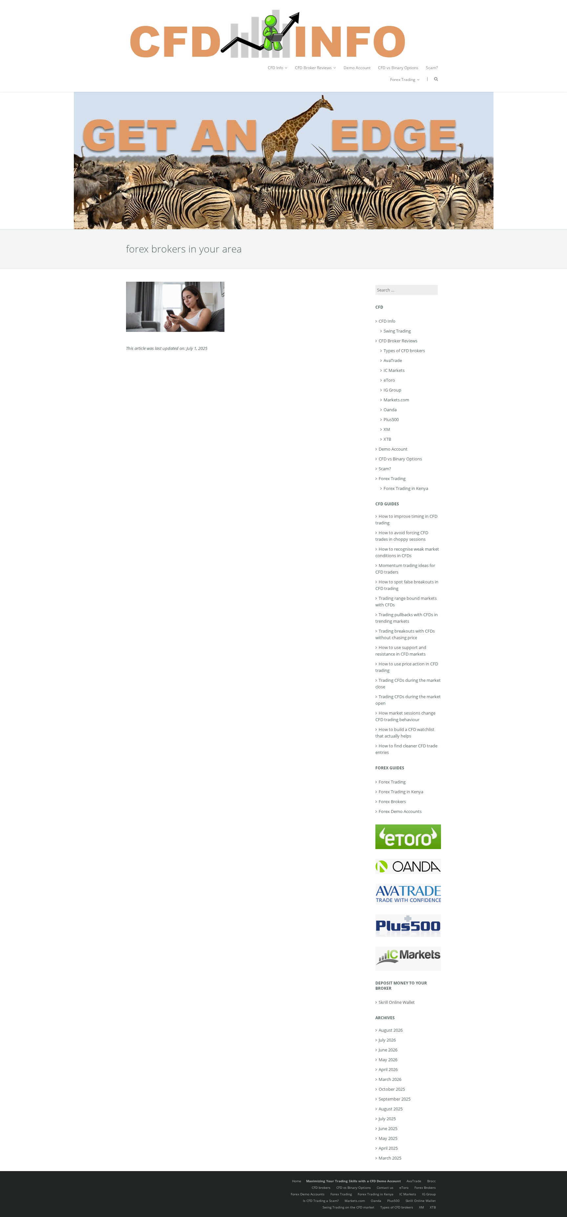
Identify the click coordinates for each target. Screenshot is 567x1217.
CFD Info (275, 68)
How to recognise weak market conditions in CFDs (407, 552)
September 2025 (394, 1099)
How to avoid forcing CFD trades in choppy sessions (401, 536)
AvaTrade (393, 360)
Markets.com (396, 400)
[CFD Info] (268, 10)
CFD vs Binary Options (398, 68)
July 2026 (387, 1040)
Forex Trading (402, 79)
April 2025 (388, 1148)
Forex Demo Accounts (400, 811)
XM (387, 429)
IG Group (392, 390)
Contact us (385, 1187)
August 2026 (391, 1030)
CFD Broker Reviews (313, 68)
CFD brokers (321, 1187)
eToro (389, 380)
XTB (387, 439)
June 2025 (388, 1128)
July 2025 (387, 1119)
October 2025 (392, 1089)
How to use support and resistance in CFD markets (400, 650)
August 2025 (391, 1109)
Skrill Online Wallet (397, 1002)
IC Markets (394, 370)
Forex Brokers (392, 801)
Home (296, 1181)
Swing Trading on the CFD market (348, 1207)
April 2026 (388, 1069)
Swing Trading (397, 331)
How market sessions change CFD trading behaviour (405, 716)
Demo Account (357, 68)
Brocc (431, 1181)
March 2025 (390, 1158)
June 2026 (388, 1050)
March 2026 (390, 1079)
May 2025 (388, 1138)
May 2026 (388, 1060)
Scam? (432, 68)
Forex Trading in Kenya (406, 488)
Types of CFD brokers (404, 351)
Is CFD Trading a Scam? (321, 1200)
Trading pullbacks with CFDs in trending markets (406, 618)
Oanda (390, 410)
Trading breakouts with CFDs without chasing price (405, 634)
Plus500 (391, 419)
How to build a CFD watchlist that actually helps (404, 732)
